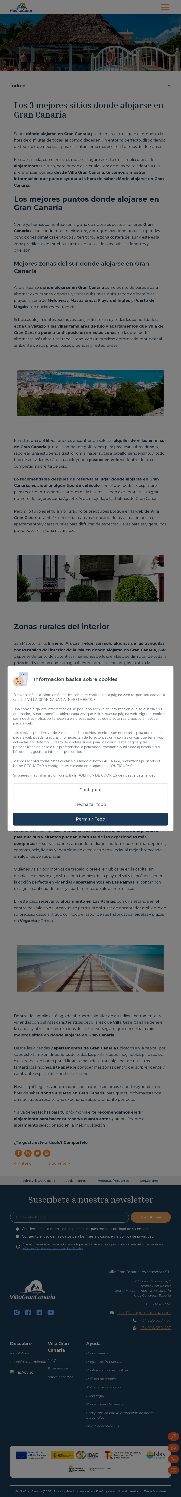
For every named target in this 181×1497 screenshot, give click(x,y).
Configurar (90, 789)
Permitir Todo (90, 819)
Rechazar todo (90, 804)
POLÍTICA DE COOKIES (97, 775)
